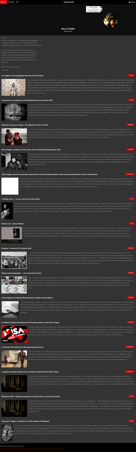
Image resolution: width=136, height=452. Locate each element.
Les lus (11, 2)
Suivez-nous (21, 446)
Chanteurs (56, 448)
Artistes (40, 448)
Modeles (62, 448)
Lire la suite (5, 70)
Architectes (46, 448)
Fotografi (24, 448)
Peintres (36, 448)
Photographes (3, 448)
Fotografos (19, 448)
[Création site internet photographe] (94, 12)
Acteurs (51, 448)
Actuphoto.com (5, 443)
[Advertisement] (59, 16)
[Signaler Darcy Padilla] (64, 31)
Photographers (11, 448)
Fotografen (30, 448)
